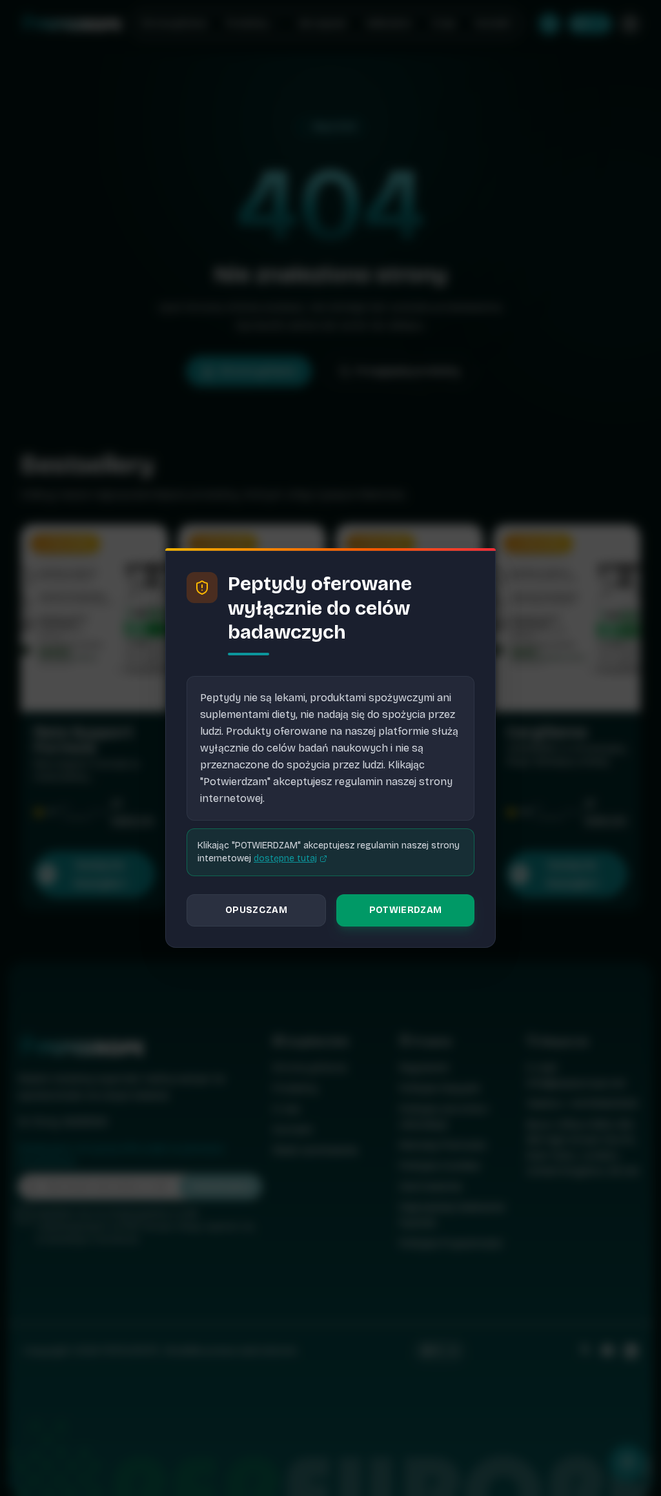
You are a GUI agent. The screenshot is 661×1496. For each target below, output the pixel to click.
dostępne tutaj (285, 858)
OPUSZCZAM (256, 910)
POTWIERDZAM (405, 910)
